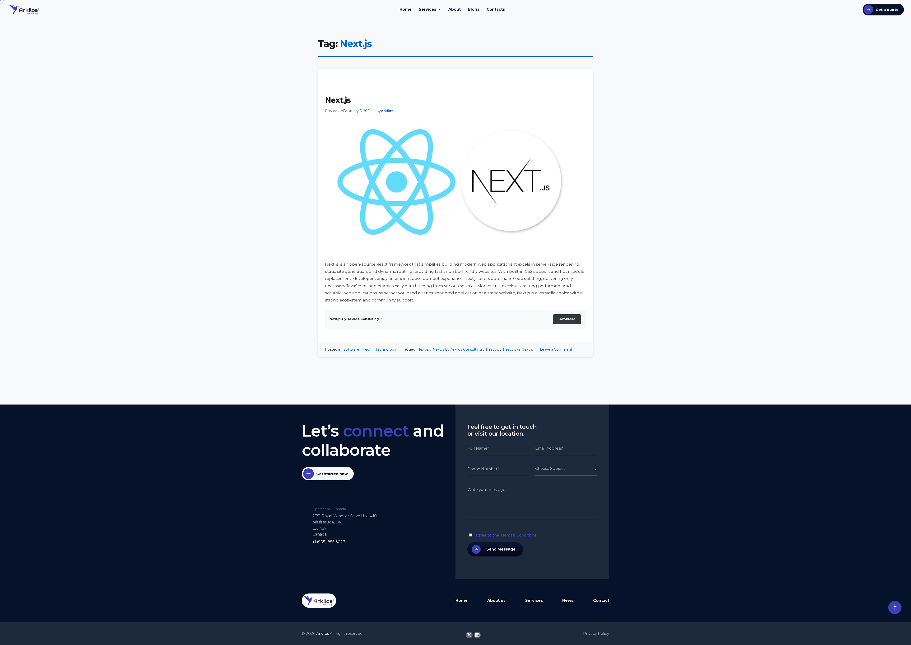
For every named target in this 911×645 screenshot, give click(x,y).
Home (406, 9)
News (567, 600)
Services (427, 9)
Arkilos (387, 111)
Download (567, 319)
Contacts (496, 9)
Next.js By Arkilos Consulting (457, 349)
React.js (492, 349)
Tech (367, 349)
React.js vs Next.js (518, 349)
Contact (601, 600)
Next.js (338, 100)
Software (351, 349)
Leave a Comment (556, 349)
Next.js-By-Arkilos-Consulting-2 (356, 319)
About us (496, 600)
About (454, 9)
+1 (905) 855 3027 (328, 542)
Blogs (473, 9)
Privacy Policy (596, 633)
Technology (386, 349)
